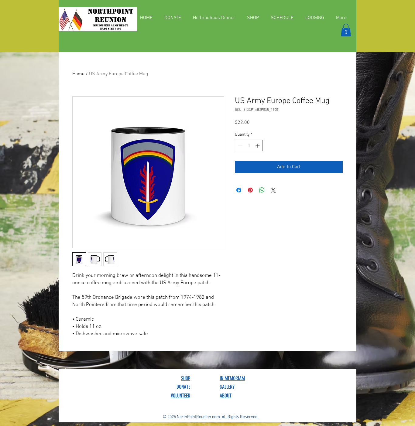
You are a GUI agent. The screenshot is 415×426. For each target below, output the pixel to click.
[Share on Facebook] (238, 190)
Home (78, 74)
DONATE (183, 386)
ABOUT (226, 395)
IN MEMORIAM (232, 378)
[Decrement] (239, 145)
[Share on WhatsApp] (262, 190)
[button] (346, 30)
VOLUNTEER (180, 395)
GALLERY (227, 386)
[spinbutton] (248, 145)
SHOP (185, 378)
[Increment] (258, 145)
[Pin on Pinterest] (250, 190)
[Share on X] (273, 190)
